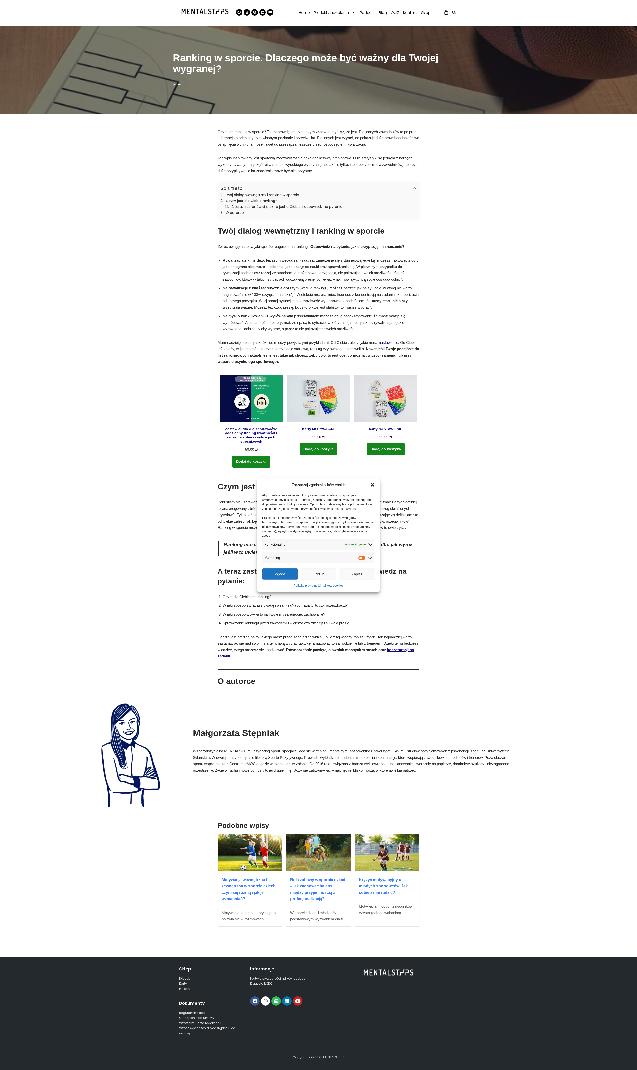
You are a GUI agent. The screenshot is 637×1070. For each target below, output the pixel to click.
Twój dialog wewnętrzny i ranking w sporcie (262, 194)
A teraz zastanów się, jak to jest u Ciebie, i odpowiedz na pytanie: (287, 206)
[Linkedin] (287, 1001)
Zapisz (357, 574)
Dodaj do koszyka (251, 461)
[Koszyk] (446, 12)
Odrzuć (319, 574)
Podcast (367, 12)
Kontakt (410, 12)
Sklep (426, 12)
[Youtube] (297, 1001)
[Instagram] (265, 1001)
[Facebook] (255, 1001)
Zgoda (280, 574)
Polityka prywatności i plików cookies (318, 585)
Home (304, 12)
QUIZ (395, 12)
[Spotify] (276, 1001)
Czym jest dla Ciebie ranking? (251, 200)
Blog (383, 12)
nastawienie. (389, 342)
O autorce (235, 212)
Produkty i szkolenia (331, 12)
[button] (372, 484)
